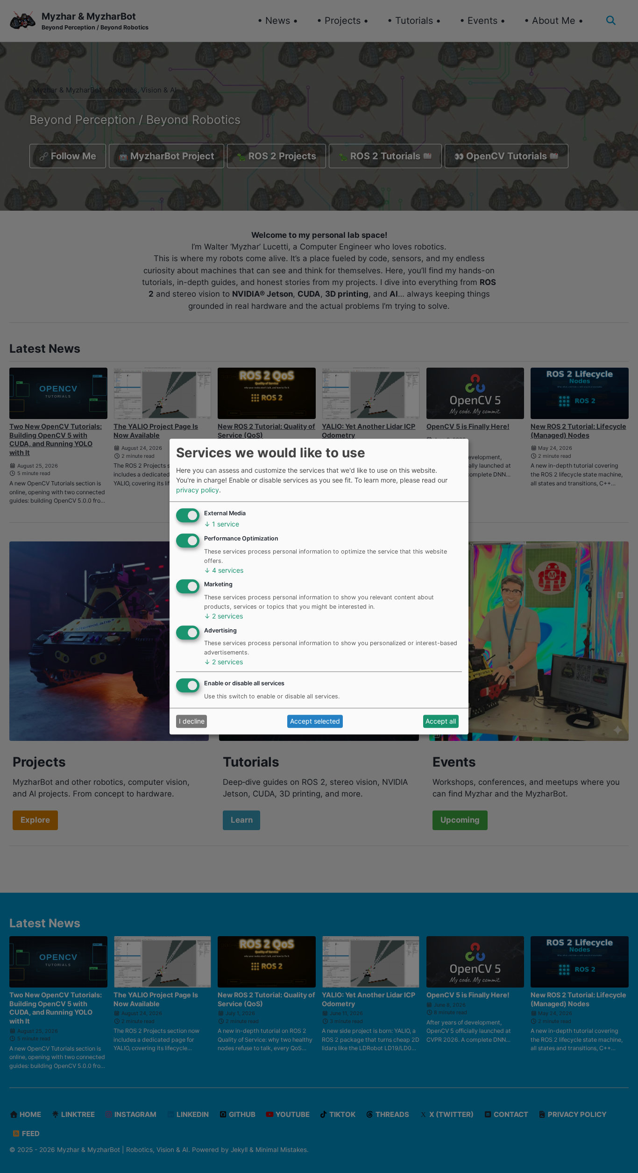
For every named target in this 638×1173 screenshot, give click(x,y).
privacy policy (197, 490)
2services (223, 616)
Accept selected (315, 721)
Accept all (440, 721)
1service (221, 524)
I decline (192, 721)
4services (223, 570)
